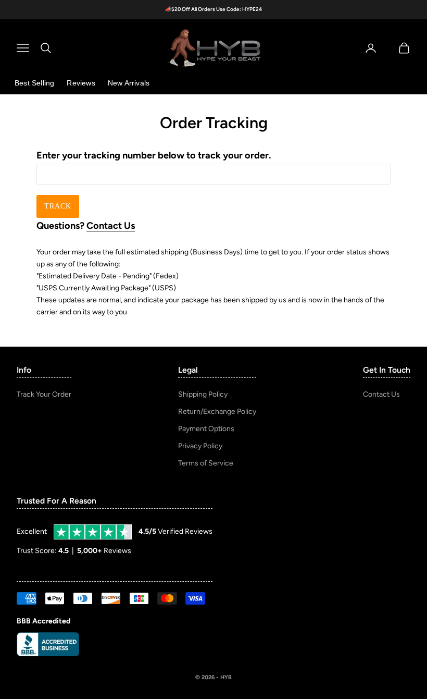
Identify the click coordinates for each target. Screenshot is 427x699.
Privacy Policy (200, 446)
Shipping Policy (203, 394)
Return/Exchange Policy (217, 411)
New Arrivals (128, 83)
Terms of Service (205, 463)
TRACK (57, 206)
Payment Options (206, 428)
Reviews (81, 83)
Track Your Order (44, 394)
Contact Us (110, 225)
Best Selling (34, 83)
